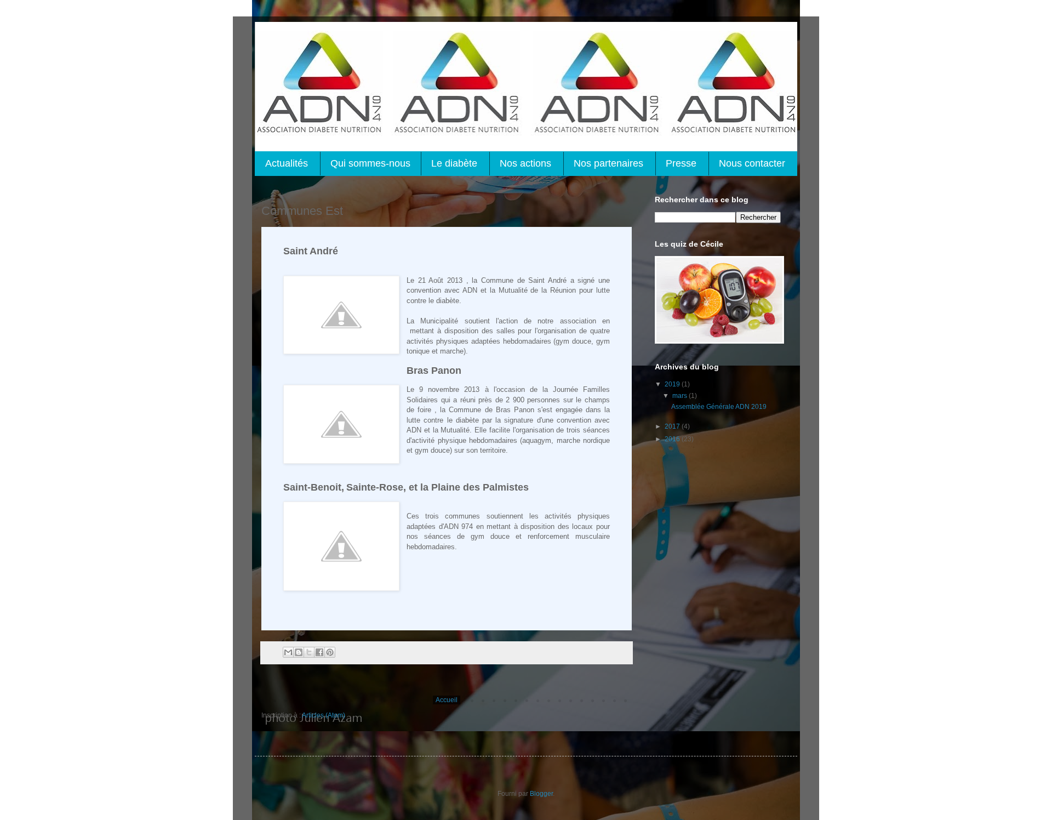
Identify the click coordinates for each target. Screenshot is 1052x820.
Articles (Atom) (323, 715)
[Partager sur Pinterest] (329, 652)
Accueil (447, 700)
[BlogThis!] (298, 652)
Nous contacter (752, 163)
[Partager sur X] (309, 652)
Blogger (541, 794)
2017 (673, 426)
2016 (673, 439)
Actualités (286, 163)
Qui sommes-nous (370, 163)
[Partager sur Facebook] (319, 652)
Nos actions (525, 163)
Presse (681, 163)
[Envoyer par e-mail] (288, 652)
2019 (673, 384)
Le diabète (454, 163)
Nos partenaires (608, 163)
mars (680, 396)
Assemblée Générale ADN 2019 (719, 407)
